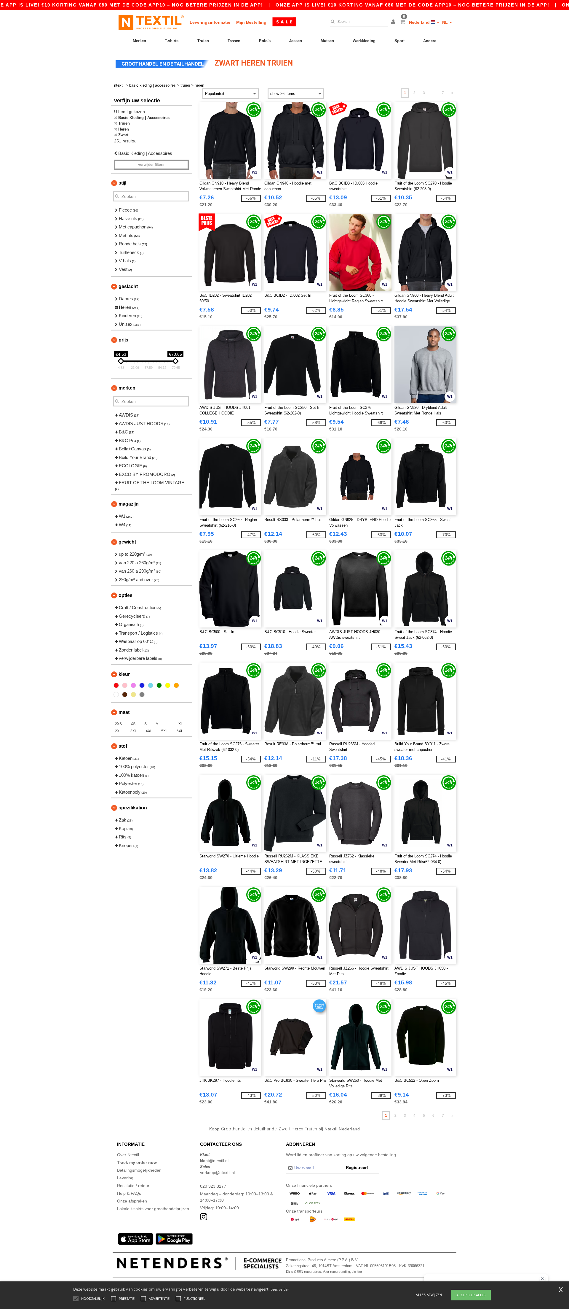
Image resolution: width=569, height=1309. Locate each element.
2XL (118, 731)
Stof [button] (123, 746)
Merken (139, 41)
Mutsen (327, 41)
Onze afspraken (132, 1201)
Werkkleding (364, 41)
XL (180, 724)
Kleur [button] (124, 674)
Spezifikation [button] (133, 807)
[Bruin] (124, 694)
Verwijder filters (151, 165)
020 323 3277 (213, 1186)
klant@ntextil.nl (214, 1160)
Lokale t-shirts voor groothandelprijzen (153, 1208)
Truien (203, 41)
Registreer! (357, 1167)
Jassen (295, 41)
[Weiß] (116, 694)
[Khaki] (133, 694)
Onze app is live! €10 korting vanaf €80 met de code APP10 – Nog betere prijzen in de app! (412, 4)
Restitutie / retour (133, 1185)
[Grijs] (142, 694)
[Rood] (116, 685)
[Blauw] (142, 685)
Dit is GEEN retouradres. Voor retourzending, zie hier (324, 1271)
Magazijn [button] (129, 503)
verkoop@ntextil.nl (217, 1172)
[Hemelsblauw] (150, 685)
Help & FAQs (129, 1193)
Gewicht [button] (127, 541)
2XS (118, 724)
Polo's (265, 41)
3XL (133, 731)
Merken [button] (127, 387)
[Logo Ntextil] (151, 22)
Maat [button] (124, 712)
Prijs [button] (123, 339)
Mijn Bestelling (251, 22)
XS (133, 724)
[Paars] (133, 685)
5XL (164, 731)
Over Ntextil (128, 1154)
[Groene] (159, 685)
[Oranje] (176, 685)
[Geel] (167, 685)
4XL (149, 731)
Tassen (234, 41)
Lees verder (280, 1289)
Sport (399, 41)
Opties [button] (125, 595)
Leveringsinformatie (210, 22)
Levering (125, 1177)
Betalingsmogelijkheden (139, 1170)
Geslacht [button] (128, 286)
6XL (180, 731)
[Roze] (124, 685)
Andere (429, 41)
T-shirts (171, 41)
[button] (394, 22)
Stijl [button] (122, 182)
